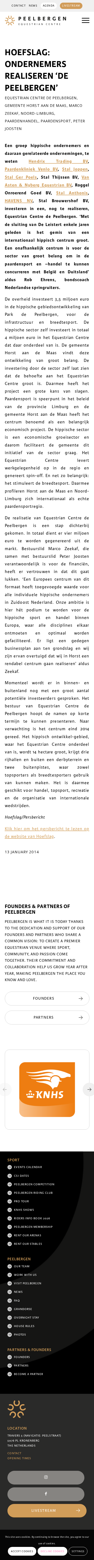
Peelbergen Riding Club (33, 1193)
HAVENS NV (19, 201)
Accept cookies (22, 1551)
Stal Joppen (75, 169)
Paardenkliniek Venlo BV (31, 169)
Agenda (49, 5)
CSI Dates (21, 1176)
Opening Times (19, 1458)
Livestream (71, 5)
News (33, 5)
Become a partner (28, 1374)
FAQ (17, 1300)
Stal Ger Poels (21, 177)
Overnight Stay (26, 1317)
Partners (21, 1365)
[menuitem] (18, 6)
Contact (19, 5)
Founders (22, 1357)
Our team (22, 1266)
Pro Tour (21, 1201)
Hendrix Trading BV (58, 161)
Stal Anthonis (72, 193)
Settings (78, 1551)
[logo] (39, 20)
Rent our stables (28, 1244)
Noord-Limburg (37, 113)
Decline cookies (52, 1551)
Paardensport (56, 120)
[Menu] (83, 20)
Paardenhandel (21, 120)
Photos (20, 1334)
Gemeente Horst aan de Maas (36, 105)
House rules (24, 1326)
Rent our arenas (27, 1235)
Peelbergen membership (33, 1227)
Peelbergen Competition (34, 1184)
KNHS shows (24, 1210)
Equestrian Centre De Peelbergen (41, 97)
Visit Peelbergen (27, 1283)
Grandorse (23, 1309)
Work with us (25, 1275)
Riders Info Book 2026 (32, 1218)
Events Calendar (28, 1167)
